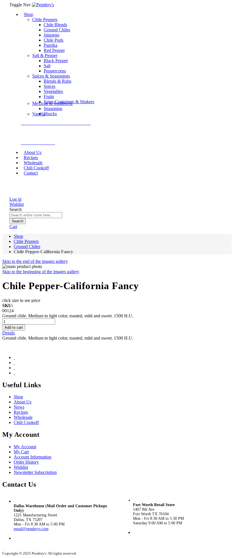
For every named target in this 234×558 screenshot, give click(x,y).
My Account (25, 446)
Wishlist (16, 204)
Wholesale (23, 417)
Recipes (21, 412)
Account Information (32, 456)
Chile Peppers (26, 241)
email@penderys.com (31, 529)
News (19, 407)
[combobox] (35, 215)
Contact (31, 173)
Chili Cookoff (26, 422)
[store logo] (43, 4)
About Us (22, 401)
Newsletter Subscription (35, 472)
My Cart (21, 451)
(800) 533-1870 (28, 543)
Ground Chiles (27, 246)
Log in (15, 199)
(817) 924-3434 (145, 537)
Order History (26, 462)
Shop (18, 236)
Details (8, 332)
